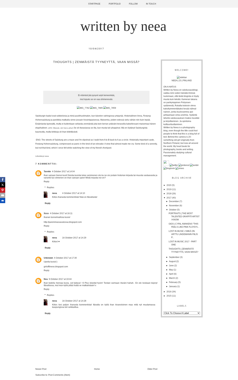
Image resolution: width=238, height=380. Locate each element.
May (171, 270)
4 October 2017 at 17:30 (65, 258)
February (173, 282)
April (171, 274)
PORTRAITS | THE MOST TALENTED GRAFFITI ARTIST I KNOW (184, 216)
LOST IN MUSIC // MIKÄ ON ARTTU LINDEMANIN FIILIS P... (183, 234)
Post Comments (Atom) (59, 375)
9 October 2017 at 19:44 (60, 279)
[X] (2, 184)
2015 (169, 296)
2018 (169, 193)
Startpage (94, 4)
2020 (169, 185)
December (174, 201)
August (172, 261)
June (171, 265)
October (173, 210)
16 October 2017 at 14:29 (74, 238)
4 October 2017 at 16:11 (61, 213)
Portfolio (115, 4)
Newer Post (40, 369)
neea (47, 156)
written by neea (123, 26)
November (174, 205)
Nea (46, 279)
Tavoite (47, 171)
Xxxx (46, 213)
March (172, 278)
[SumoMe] (2, 200)
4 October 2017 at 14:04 (63, 171)
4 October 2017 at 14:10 (73, 193)
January (173, 286)
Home (97, 369)
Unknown (48, 258)
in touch (151, 4)
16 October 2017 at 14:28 (74, 301)
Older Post (152, 369)
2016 (169, 291)
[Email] (2, 195)
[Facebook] (2, 179)
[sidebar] (182, 77)
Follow (133, 4)
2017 (169, 198)
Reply (46, 181)
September (174, 257)
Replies (50, 187)
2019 (169, 189)
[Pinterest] (2, 190)
